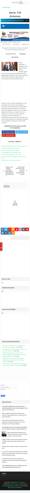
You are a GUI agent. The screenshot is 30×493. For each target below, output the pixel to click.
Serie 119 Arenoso (15, 14)
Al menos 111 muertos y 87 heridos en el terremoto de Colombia (13, 346)
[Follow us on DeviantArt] (23, 229)
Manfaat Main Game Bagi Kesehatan (11, 160)
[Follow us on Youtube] (16, 229)
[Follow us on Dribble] (20, 229)
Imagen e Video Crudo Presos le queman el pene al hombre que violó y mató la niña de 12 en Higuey (14, 441)
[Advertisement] (14, 91)
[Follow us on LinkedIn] (9, 233)
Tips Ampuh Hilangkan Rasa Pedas (10, 148)
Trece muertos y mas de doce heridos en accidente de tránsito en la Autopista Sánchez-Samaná (14, 460)
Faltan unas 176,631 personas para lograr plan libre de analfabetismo (10, 171)
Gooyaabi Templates (16, 487)
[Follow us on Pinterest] (27, 229)
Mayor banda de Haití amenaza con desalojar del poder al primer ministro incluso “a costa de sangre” (17, 434)
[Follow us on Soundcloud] (13, 233)
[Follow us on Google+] (9, 229)
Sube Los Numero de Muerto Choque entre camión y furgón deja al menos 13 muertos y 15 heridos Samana (14, 415)
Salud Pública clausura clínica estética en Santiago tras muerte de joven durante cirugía (13, 359)
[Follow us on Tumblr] (6, 233)
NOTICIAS (7, 7)
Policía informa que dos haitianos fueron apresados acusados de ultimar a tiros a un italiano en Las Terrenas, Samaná (13, 422)
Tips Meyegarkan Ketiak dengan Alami (11, 152)
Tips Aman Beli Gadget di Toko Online (11, 154)
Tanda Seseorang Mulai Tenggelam (10, 150)
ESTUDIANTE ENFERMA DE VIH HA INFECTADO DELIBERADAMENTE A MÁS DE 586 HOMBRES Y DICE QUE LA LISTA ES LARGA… (15, 408)
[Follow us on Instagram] (2, 233)
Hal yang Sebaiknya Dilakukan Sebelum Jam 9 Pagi (14, 146)
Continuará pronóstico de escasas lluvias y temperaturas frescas (20, 170)
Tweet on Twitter (23, 132)
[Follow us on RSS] (13, 229)
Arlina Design (14, 484)
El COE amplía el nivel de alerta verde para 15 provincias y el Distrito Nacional (14, 364)
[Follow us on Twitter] (6, 229)
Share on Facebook (9, 132)
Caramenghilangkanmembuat (11, 486)
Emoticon (6, 186)
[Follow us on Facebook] (2, 229)
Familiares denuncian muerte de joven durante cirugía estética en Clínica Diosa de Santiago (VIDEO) (14, 354)
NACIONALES (15, 57)
